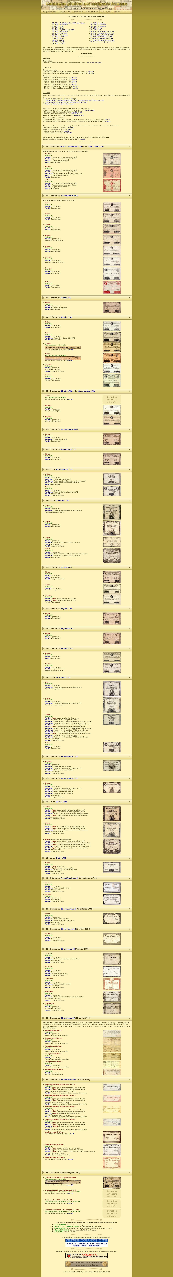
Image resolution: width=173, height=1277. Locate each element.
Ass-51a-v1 (49, 997)
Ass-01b (48, 159)
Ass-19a (47, 437)
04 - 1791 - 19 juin (58, 28)
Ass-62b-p (48, 1126)
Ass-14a (47, 336)
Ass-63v (47, 1155)
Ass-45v (47, 901)
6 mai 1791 (66, 298)
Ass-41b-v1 (49, 830)
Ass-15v (47, 371)
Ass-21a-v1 (49, 479)
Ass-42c (47, 848)
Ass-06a (47, 228)
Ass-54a (47, 1041)
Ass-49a (47, 970)
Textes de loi (78, 12)
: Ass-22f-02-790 (79, 115)
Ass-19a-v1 (49, 439)
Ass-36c (47, 733)
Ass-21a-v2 (49, 481)
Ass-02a (47, 170)
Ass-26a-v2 (49, 555)
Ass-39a (47, 786)
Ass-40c (47, 815)
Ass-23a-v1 (49, 510)
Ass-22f (47, 494)
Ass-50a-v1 (49, 984)
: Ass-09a (75, 86)
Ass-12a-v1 (49, 307)
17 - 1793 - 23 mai (96, 28)
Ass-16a (47, 378)
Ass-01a (47, 157)
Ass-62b (48, 1124)
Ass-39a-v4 (49, 793)
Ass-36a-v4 (49, 725)
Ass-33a (47, 667)
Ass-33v (47, 669)
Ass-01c (47, 160)
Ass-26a (47, 552)
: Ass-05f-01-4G (89, 110)
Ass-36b (48, 726)
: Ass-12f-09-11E (77, 112)
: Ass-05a (74, 79)
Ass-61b (48, 1111)
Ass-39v (47, 797)
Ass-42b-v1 (49, 846)
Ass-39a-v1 (49, 788)
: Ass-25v (66, 131)
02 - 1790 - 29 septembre (60, 24)
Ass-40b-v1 (49, 813)
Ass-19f (47, 441)
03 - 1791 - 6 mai (57, 26)
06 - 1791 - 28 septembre (60, 31)
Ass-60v (47, 1104)
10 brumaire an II (68, 909)
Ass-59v (47, 1093)
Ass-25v (47, 546)
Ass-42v (47, 851)
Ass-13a (47, 325)
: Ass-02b (91, 73)
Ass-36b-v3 (49, 732)
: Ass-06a (74, 81)
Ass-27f (47, 577)
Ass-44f (47, 890)
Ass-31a (47, 637)
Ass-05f (47, 219)
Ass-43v (47, 873)
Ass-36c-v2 (49, 737)
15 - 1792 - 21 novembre (98, 24)
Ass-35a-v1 (49, 703)
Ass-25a (47, 541)
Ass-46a (47, 917)
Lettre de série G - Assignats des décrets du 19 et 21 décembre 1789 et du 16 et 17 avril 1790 (74, 100)
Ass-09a (47, 260)
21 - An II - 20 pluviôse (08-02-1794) (101, 35)
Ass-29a (47, 598)
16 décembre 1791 (64, 469)
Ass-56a (47, 1057)
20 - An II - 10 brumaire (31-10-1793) (102, 33)
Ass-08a (47, 249)
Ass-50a (47, 982)
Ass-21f (47, 484)
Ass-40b (48, 812)
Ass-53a (47, 1034)
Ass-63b (48, 1150)
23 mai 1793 (61, 802)
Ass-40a (47, 810)
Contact (116, 12)
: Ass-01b (91, 72)
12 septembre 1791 (86, 391)
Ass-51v (47, 1000)
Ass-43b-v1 (49, 869)
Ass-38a (47, 764)
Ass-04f (47, 208)
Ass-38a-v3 (49, 770)
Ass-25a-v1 (49, 542)
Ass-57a (47, 1065)
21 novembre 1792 (69, 756)
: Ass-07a (74, 83)
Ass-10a (47, 271)
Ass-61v (47, 1117)
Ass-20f (47, 459)
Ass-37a (47, 746)
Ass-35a (47, 701)
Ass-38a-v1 (49, 766)
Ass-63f (71, 1134)
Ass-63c (47, 1151)
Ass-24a (47, 525)
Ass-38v (47, 773)
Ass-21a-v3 (49, 482)
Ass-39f (47, 795)
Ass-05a (47, 217)
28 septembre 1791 (69, 429)
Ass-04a (47, 206)
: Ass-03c (108, 121)
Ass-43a (47, 866)
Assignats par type (64, 12)
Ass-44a (47, 886)
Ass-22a (47, 490)
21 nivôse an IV (68, 1018)
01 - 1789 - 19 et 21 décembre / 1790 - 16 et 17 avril (68, 23)
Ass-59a (47, 1088)
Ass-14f (47, 340)
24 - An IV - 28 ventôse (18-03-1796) (102, 40)
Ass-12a (47, 306)
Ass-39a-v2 (49, 790)
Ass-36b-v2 (49, 730)
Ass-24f (47, 526)
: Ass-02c (107, 119)
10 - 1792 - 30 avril (58, 38)
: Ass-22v (70, 129)
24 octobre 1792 (63, 677)
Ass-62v (47, 1129)
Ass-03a (47, 183)
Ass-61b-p (48, 1113)
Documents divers (92, 12)
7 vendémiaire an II (69, 878)
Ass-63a (47, 1148)
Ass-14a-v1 (49, 338)
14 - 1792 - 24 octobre (97, 23)
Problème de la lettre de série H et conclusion (59, 104)
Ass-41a (47, 826)
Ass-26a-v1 (49, 554)
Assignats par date (49, 12)
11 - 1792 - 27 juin (58, 40)
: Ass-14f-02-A (75, 113)
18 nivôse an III (68, 949)
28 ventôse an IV (68, 1079)
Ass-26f (47, 557)
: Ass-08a (74, 84)
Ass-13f (47, 327)
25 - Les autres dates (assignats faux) (102, 42)
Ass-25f (47, 544)
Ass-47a (47, 937)
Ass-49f (47, 972)
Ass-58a (47, 1073)
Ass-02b (48, 172)
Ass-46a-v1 (49, 919)
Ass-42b (48, 844)
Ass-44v (47, 891)
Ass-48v (47, 962)
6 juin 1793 (61, 858)
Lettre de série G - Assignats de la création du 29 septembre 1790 (65, 102)
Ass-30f (47, 618)
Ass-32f (47, 658)
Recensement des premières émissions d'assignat (61, 99)
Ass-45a (47, 898)
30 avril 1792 (66, 567)
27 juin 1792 (66, 608)
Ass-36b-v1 (49, 728)
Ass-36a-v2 (49, 721)
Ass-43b (48, 868)
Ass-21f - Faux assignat (93, 62)
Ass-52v (47, 1010)
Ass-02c (47, 175)
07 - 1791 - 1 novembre (59, 33)
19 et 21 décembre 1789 (71, 146)
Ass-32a (47, 656)
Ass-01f (47, 162)
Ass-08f (47, 251)
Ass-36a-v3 (49, 723)
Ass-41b (48, 828)
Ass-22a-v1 (49, 492)
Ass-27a (47, 575)
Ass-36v (47, 740)
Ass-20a (47, 457)
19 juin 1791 (66, 317)
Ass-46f (47, 922)
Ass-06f (47, 229)
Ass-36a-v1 (49, 720)
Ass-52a (47, 1007)
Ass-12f (47, 309)
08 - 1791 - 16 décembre (60, 35)
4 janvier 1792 (62, 500)
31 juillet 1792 (67, 629)
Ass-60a (47, 1099)
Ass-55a (47, 1049)
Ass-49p (48, 973)
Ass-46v (47, 924)
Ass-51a (47, 995)
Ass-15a (47, 367)
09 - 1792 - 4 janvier (58, 36)
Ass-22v (47, 495)
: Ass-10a (75, 88)
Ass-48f (47, 960)
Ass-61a (47, 1110)
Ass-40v (47, 818)
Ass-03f (82, 139)
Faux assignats (106, 12)
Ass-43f (47, 871)
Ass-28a (47, 588)
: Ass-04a (74, 77)
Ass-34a (47, 685)
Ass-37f (47, 748)
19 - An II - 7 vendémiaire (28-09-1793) (102, 31)
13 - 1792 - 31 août (58, 43)
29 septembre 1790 (69, 196)
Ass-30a (47, 617)
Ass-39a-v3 (49, 792)
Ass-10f (47, 273)
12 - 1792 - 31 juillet (58, 42)
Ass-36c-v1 (49, 735)
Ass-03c (47, 187)
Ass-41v (47, 833)
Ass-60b (48, 1100)
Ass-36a (47, 718)
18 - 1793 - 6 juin (95, 30)
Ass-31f (47, 638)
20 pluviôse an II (68, 929)
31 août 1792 (66, 648)
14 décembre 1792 (69, 778)
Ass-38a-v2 (49, 768)
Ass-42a (47, 841)
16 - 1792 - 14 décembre (98, 26)
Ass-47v (47, 940)
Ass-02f (47, 177)
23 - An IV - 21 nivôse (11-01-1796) (101, 38)
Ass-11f (47, 287)
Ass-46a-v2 (49, 920)
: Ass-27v (69, 133)
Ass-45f (47, 899)
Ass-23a (47, 508)
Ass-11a (47, 285)
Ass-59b (48, 1089)
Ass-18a (47, 420)
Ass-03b (48, 185)
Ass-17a (47, 409)
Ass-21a (47, 477)
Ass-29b (48, 600)
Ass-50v (47, 987)
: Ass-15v (70, 127)
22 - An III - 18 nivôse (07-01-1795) (101, 36)
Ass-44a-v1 (49, 888)
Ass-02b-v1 (49, 173)
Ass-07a (47, 239)
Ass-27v (47, 579)
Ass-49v (47, 975)
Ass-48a (47, 957)
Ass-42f (47, 850)
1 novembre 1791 (68, 449)
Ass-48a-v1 (49, 959)
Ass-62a (47, 1122)
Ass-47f (47, 939)
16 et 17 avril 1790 (95, 146)
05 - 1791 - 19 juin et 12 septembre (63, 30)
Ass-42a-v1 (49, 843)
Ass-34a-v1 (49, 687)
